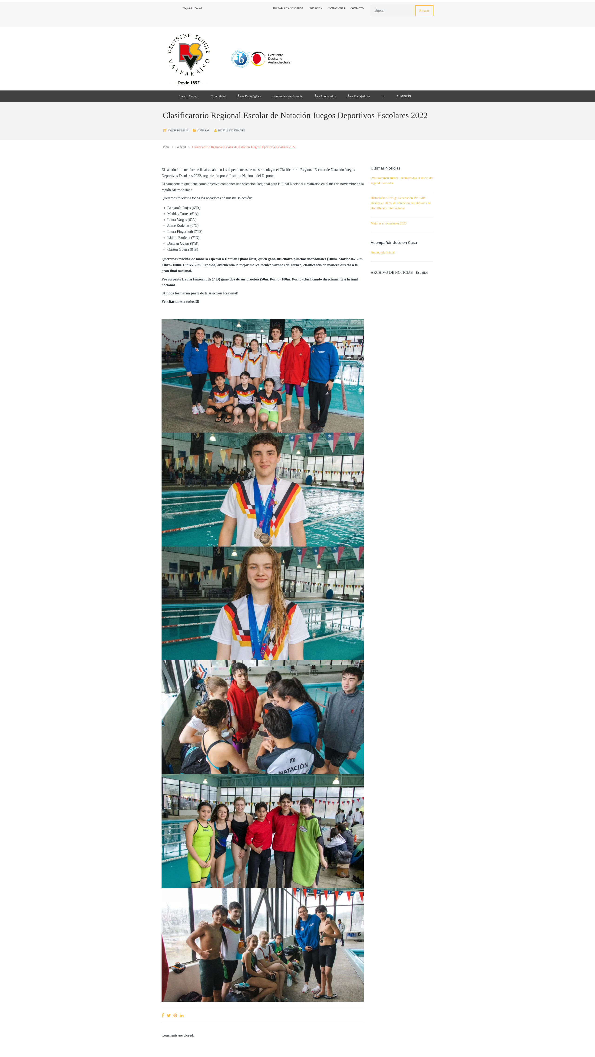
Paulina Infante (233, 130)
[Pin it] (175, 1015)
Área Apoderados (325, 96)
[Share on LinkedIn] (181, 1015)
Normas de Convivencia (287, 96)
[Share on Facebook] (163, 1015)
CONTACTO (357, 8)
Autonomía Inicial (383, 252)
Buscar (424, 11)
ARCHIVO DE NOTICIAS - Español (399, 272)
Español (187, 8)
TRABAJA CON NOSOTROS (288, 8)
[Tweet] (169, 1015)
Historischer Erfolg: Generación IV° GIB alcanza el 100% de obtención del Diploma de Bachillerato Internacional (401, 203)
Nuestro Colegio (188, 96)
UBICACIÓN (315, 8)
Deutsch (198, 8)
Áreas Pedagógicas (249, 96)
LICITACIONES (336, 8)
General (204, 130)
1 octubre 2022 (178, 130)
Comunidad (218, 96)
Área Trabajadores (358, 96)
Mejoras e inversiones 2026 (389, 223)
